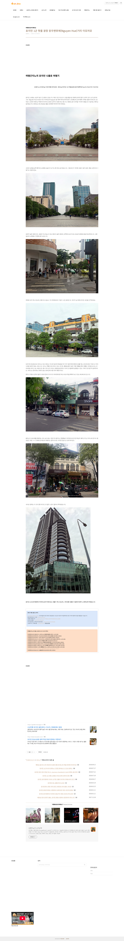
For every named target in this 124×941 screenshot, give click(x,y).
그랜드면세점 (46, 621)
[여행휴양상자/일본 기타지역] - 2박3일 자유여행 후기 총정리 (43, 648)
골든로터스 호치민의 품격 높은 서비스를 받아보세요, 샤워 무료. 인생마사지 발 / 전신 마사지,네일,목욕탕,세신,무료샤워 (56, 730)
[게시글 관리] (34, 752)
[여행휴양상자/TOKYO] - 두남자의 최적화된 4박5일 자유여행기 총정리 (45, 635)
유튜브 (21, 10)
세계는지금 (107, 10)
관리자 (67, 938)
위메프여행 (47, 623)
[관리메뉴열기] (121, 3)
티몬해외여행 (41, 623)
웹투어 (42, 620)
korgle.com (16, 17)
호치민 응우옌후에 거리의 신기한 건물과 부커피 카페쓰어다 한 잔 (56, 779)
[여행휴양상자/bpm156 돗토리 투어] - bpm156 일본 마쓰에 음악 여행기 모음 (46, 643)
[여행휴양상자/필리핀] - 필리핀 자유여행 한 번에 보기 (42, 640)
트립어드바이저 (41, 617)
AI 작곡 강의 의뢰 (76, 10)
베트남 (38, 760)
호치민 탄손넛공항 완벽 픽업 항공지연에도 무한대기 (44, 739)
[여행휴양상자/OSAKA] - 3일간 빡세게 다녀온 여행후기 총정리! (43, 637)
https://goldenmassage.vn (35, 724)
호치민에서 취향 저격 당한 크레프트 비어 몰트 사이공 (56, 786)
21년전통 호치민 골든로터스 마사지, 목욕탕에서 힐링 (44, 727)
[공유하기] (32, 752)
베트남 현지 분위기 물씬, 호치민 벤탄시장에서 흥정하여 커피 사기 (56, 797)
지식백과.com (26, 17)
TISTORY (62, 938)
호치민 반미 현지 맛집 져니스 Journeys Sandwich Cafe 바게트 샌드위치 (56, 772)
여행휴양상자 (30, 760)
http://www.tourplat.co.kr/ (35, 737)
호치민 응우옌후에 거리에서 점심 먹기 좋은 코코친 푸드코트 (56, 794)
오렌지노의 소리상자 (35, 828)
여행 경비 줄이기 (97, 10)
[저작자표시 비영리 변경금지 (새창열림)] (45, 752)
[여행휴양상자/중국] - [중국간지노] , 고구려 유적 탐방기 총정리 (46, 642)
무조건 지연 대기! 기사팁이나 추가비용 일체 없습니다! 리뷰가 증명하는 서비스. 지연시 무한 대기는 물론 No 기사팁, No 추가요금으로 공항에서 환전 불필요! (56, 742)
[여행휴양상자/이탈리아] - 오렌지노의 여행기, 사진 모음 (43, 634)
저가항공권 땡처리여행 (33, 615)
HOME (14, 10)
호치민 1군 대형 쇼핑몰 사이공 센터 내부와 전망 (56, 776)
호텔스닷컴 (48, 618)
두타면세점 (52, 621)
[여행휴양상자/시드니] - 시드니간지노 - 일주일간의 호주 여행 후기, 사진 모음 (46, 639)
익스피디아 (38, 618)
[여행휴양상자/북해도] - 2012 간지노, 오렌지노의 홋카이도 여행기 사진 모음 (46, 647)
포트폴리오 (52, 10)
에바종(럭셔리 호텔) (55, 618)
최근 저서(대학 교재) (63, 10)
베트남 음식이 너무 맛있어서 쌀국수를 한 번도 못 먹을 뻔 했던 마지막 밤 (56, 765)
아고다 (43, 618)
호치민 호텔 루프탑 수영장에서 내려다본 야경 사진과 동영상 (56, 790)
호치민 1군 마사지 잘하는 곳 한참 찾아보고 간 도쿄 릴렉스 (56, 768)
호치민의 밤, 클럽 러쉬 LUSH (56, 783)
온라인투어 (37, 620)
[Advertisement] (62, 57)
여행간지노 (87, 10)
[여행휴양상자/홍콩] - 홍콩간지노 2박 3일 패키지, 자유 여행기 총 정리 (46, 645)
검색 (84, 864)
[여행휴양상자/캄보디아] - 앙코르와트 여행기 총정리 (41, 650)
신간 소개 (44, 10)
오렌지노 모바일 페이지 (32, 10)
